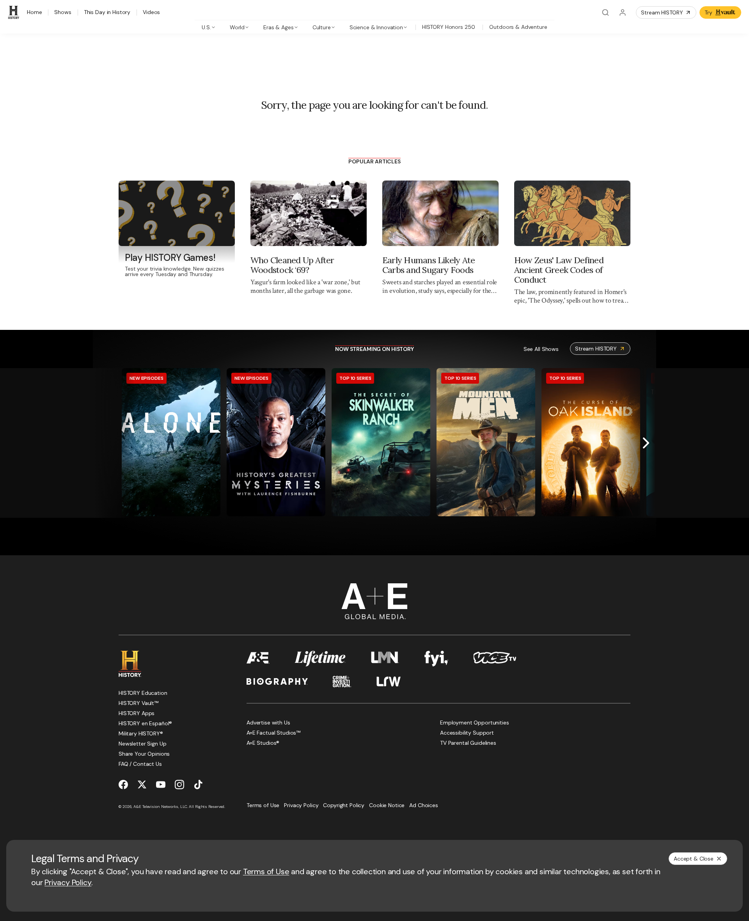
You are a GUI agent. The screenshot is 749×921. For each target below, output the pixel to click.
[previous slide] (103, 443)
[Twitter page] (142, 784)
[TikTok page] (198, 784)
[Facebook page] (123, 784)
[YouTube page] (160, 784)
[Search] (605, 12)
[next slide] (646, 443)
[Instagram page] (179, 784)
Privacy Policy (67, 882)
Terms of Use (266, 871)
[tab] (208, 27)
